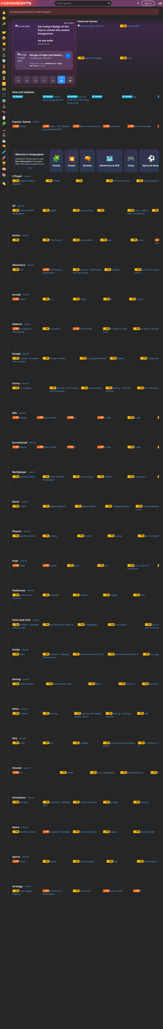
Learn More (69, 23)
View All (36, 121)
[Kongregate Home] (15, 3)
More (30, 168)
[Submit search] (109, 3)
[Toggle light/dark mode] (138, 3)
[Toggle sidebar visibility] (8, 10)
